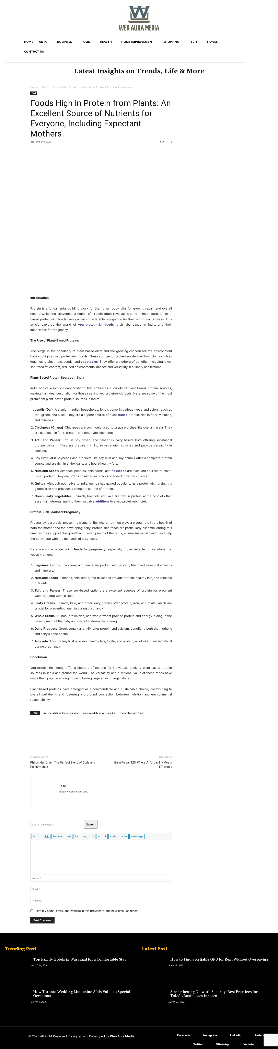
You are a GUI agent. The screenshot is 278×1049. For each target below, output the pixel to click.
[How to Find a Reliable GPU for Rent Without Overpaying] (155, 968)
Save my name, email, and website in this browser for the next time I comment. (87, 910)
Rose (62, 786)
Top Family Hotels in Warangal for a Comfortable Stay (79, 959)
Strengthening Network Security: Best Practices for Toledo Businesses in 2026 (214, 993)
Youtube (248, 1044)
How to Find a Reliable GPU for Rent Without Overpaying (219, 959)
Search (90, 824)
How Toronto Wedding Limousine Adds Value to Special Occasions (81, 993)
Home (33, 87)
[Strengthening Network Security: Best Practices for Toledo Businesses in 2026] (155, 1000)
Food (45, 87)
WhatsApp (223, 1044)
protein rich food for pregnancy (60, 712)
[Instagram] (197, 1035)
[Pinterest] (53, 151)
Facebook (183, 1035)
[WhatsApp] (62, 151)
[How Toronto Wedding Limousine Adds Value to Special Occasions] (18, 1000)
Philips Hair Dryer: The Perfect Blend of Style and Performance (62, 765)
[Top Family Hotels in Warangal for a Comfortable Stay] (18, 968)
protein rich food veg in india (99, 712)
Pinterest (261, 1035)
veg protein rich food (131, 712)
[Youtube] (237, 1044)
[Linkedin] (224, 1035)
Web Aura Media (122, 1036)
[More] (72, 151)
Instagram (210, 1035)
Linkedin (235, 1035)
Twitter (198, 1044)
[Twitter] (44, 151)
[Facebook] (34, 151)
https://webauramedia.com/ (73, 791)
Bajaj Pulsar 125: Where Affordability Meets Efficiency (143, 765)
